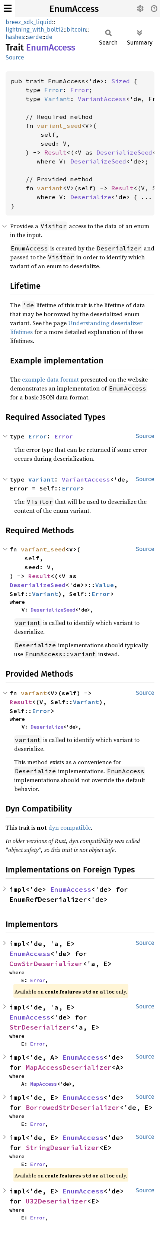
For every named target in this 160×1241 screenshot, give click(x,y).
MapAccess (43, 1083)
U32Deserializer (56, 1201)
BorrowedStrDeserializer (73, 1107)
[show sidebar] (7, 8)
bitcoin (76, 29)
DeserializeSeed (124, 152)
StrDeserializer (40, 1027)
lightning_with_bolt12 (35, 29)
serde (34, 36)
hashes (15, 36)
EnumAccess (74, 9)
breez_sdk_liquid (29, 22)
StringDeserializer (62, 1147)
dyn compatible (69, 827)
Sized (120, 81)
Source (15, 57)
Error (53, 90)
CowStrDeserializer (46, 963)
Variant (57, 99)
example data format (50, 379)
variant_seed (59, 125)
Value (104, 585)
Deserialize (90, 197)
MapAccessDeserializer (69, 1067)
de (48, 36)
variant (50, 188)
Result (55, 152)
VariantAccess (102, 99)
